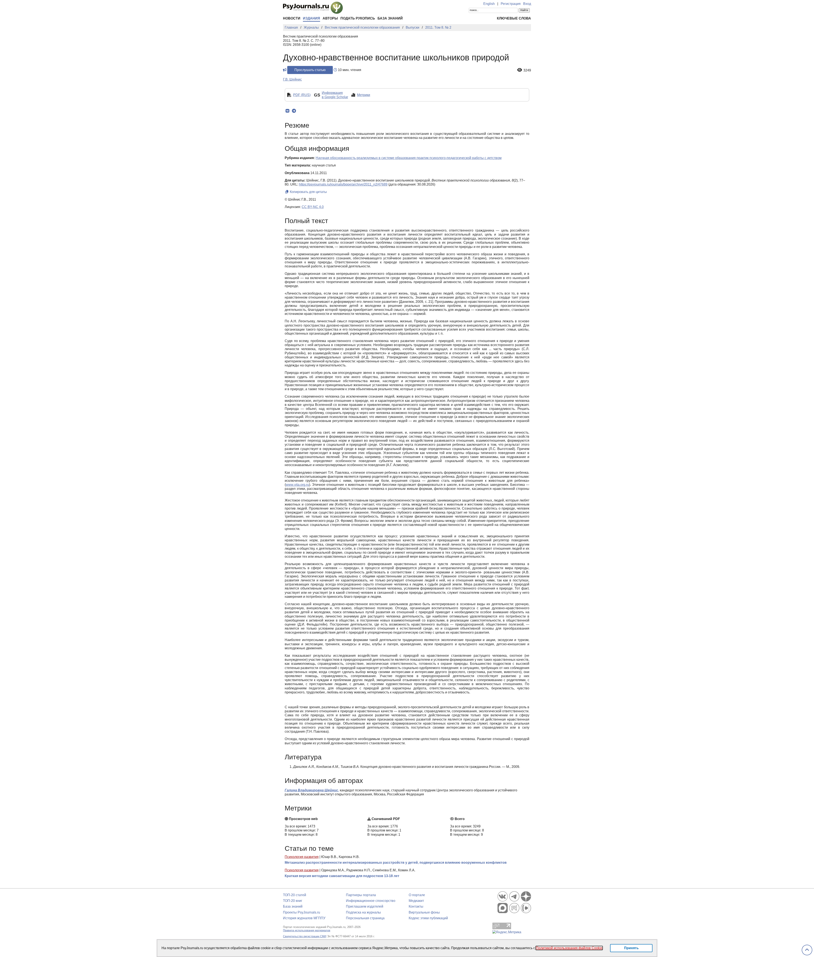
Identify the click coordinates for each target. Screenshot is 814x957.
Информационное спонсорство (370, 901)
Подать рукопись (357, 18)
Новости (291, 18)
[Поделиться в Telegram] (294, 111)
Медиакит (416, 901)
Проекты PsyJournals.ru (301, 912)
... (297, 484)
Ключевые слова (514, 18)
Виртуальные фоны (424, 912)
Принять (631, 948)
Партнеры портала (361, 895)
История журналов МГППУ (304, 918)
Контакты (416, 906)
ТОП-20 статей (294, 895)
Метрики (363, 95)
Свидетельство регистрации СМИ (304, 936)
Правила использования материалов (306, 930)
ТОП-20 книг (292, 901)
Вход (527, 4)
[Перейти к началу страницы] (807, 950)
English (489, 4)
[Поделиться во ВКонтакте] (287, 111)
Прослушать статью (310, 70)
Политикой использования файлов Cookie (569, 948)
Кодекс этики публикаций (428, 918)
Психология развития (302, 857)
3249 (527, 70)
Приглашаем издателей (364, 906)
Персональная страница (365, 918)
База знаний (390, 18)
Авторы (330, 18)
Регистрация (511, 4)
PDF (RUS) (302, 95)
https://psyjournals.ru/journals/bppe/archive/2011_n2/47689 (343, 184)
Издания (311, 18)
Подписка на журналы (363, 912)
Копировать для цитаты (308, 192)
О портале (417, 895)
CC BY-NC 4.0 (313, 207)
